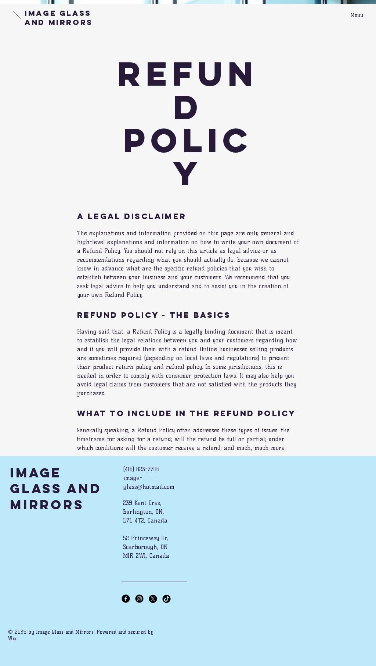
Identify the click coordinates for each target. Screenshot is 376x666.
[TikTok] (166, 599)
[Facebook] (126, 599)
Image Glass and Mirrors (59, 17)
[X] (153, 599)
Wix (12, 639)
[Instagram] (139, 599)
